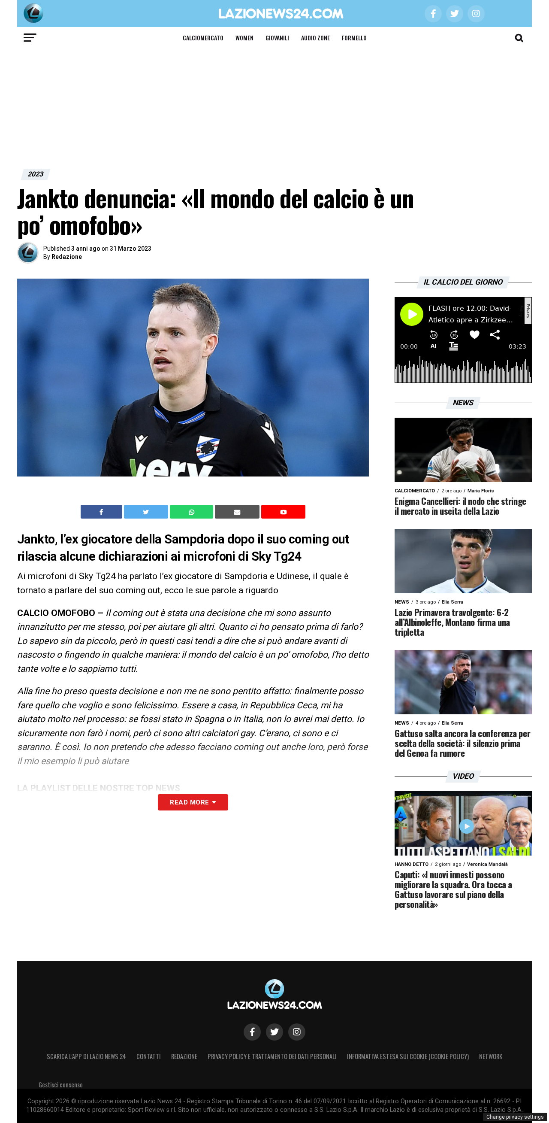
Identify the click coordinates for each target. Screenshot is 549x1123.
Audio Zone (315, 37)
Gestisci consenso (61, 1084)
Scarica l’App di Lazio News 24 (86, 1056)
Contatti (148, 1056)
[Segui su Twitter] (274, 1032)
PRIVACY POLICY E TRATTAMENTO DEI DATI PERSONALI (272, 1056)
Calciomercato (203, 37)
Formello (354, 37)
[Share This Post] (192, 512)
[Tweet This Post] (147, 512)
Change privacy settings (515, 1117)
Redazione (66, 256)
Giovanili (277, 37)
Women (244, 37)
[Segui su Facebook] (252, 1032)
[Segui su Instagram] (296, 1032)
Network (490, 1056)
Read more (189, 802)
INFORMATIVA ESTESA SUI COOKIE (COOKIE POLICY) (408, 1056)
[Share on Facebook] (102, 512)
